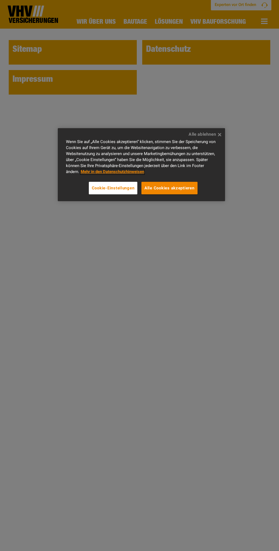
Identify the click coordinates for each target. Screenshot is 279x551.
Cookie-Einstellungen (113, 188)
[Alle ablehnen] (220, 135)
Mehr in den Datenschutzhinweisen (112, 171)
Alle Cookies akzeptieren (169, 188)
